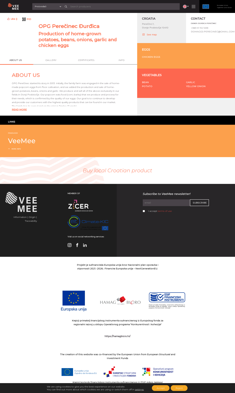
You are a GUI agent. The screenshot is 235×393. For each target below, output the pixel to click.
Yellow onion (196, 86)
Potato (147, 86)
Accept (161, 388)
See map (152, 34)
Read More (19, 109)
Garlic (190, 82)
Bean (145, 82)
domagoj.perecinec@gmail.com (213, 31)
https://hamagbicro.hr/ (117, 336)
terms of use (165, 211)
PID (29, 19)
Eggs (146, 49)
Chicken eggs (151, 57)
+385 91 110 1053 (199, 27)
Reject (179, 388)
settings (139, 389)
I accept (160, 211)
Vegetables (152, 75)
